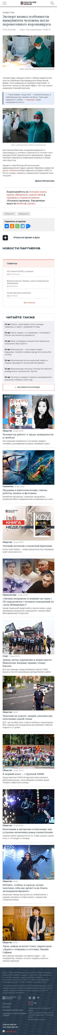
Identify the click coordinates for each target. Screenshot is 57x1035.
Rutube (20, 203)
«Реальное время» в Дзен (26, 237)
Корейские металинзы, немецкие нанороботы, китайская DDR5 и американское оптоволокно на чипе (28, 494)
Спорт (5, 656)
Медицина (23, 213)
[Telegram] (23, 226)
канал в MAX (36, 194)
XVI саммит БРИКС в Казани (20, 272)
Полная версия (9, 1024)
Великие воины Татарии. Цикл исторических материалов (28, 283)
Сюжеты (12, 263)
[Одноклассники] (12, 226)
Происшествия (9, 595)
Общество (8, 12)
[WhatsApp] (17, 226)
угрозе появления (11, 170)
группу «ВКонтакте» (17, 194)
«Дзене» (31, 203)
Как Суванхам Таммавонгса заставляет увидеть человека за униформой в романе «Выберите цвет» (28, 439)
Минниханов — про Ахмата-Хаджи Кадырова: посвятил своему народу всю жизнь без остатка (28, 352)
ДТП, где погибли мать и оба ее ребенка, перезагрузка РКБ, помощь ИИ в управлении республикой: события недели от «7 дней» (28, 721)
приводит (31, 99)
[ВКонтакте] (7, 226)
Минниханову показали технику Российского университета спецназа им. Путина (28, 370)
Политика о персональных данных (14, 1014)
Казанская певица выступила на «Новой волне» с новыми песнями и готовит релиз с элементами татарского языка (25, 892)
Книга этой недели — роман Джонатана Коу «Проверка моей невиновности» (28, 548)
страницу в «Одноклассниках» (23, 197)
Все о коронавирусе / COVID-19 (38, 29)
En (35, 1003)
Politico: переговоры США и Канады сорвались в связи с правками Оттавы (24, 325)
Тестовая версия (10, 1027)
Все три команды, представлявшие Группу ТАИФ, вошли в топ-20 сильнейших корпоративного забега (27, 665)
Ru (31, 1003)
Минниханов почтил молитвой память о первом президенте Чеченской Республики (26, 361)
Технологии (8, 486)
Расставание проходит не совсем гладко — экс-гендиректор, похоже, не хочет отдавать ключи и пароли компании (27, 953)
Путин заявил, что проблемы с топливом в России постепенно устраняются (27, 333)
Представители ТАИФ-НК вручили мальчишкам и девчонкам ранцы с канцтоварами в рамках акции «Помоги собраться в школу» (26, 778)
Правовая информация (13, 1010)
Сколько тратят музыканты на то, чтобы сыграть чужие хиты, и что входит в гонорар (28, 833)
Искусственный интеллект (19, 294)
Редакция (7, 1004)
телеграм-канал (37, 191)
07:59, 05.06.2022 (9, 29)
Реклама (6, 1007)
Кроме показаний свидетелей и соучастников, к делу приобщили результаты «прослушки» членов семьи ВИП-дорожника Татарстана (28, 605)
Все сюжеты (29, 302)
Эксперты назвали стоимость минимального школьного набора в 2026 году (28, 378)
